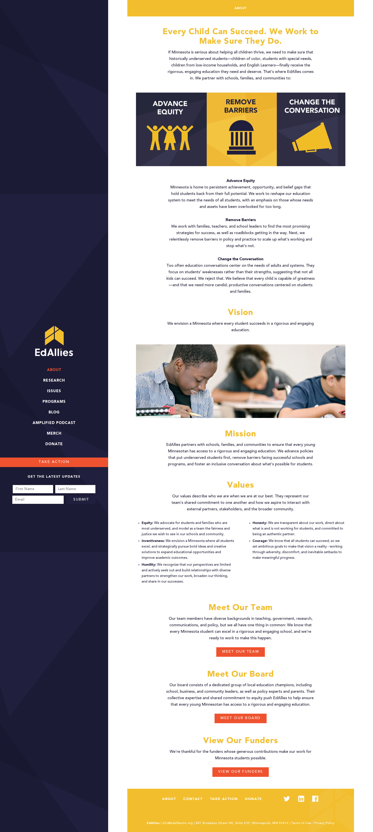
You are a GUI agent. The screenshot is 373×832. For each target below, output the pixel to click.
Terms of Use (301, 823)
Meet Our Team (240, 652)
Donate (54, 444)
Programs (54, 402)
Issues (54, 391)
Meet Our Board (240, 718)
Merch (54, 433)
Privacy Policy (324, 823)
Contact (192, 799)
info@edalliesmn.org (178, 823)
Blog (54, 412)
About (54, 370)
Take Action (54, 462)
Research (54, 380)
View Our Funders (240, 772)
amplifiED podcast (54, 423)
